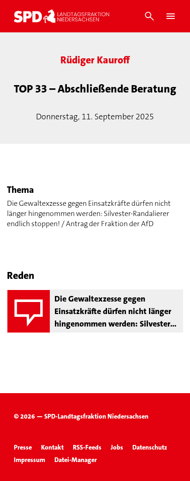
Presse (23, 447)
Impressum (29, 460)
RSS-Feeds (87, 447)
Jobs (117, 447)
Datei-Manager (75, 460)
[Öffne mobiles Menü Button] (170, 16)
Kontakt (52, 447)
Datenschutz (149, 447)
